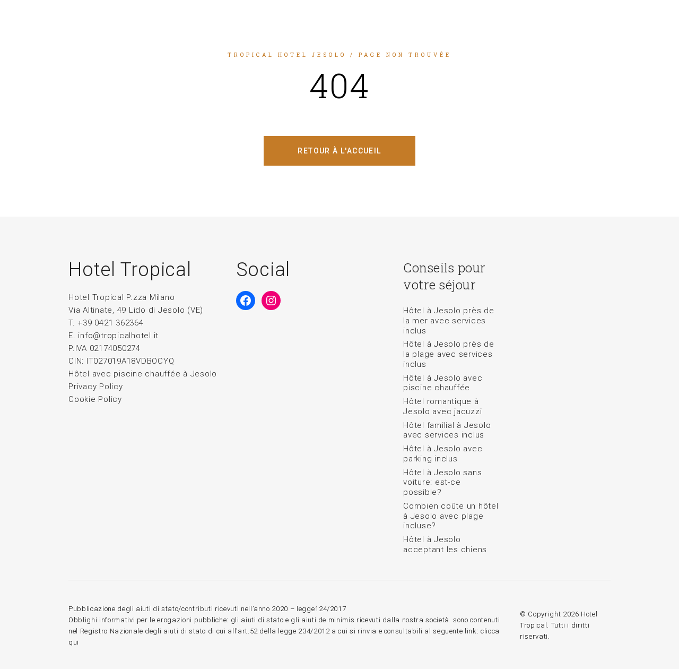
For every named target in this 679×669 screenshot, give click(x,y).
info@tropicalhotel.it (118, 335)
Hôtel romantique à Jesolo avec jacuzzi (442, 406)
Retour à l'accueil (339, 151)
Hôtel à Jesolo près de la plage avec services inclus (448, 354)
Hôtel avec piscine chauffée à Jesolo (142, 374)
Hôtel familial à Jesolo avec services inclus (447, 430)
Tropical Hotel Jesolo (287, 55)
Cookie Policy (95, 399)
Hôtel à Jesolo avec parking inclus (442, 454)
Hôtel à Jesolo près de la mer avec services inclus (448, 321)
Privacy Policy (95, 386)
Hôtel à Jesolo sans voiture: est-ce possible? (442, 483)
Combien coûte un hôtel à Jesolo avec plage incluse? (451, 516)
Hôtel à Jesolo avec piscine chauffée (442, 383)
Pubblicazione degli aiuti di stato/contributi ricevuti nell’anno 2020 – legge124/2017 (207, 609)
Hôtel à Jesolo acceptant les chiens (445, 544)
